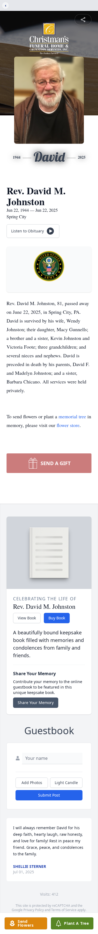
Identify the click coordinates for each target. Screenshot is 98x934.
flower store (68, 425)
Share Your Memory (36, 702)
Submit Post (49, 795)
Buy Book (56, 617)
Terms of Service (63, 910)
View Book (27, 617)
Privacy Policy (33, 910)
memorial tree (72, 416)
